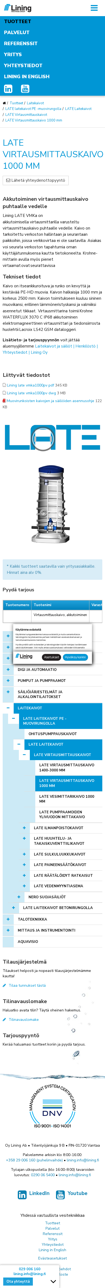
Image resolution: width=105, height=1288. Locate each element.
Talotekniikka (32, 919)
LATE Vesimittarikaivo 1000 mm (66, 799)
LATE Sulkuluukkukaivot (60, 854)
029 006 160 (29, 1269)
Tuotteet (17, 21)
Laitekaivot (35, 103)
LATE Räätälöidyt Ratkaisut (63, 875)
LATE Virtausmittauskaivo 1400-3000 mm (66, 768)
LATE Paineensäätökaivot (60, 865)
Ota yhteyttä (18, 1281)
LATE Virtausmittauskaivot (26, 114)
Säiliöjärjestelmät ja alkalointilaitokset (40, 695)
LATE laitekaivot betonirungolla (58, 908)
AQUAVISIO (28, 941)
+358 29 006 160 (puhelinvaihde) (34, 1160)
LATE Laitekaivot (78, 108)
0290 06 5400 (43, 1175)
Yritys (13, 54)
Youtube (78, 1193)
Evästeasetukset (52, 1258)
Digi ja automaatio (37, 669)
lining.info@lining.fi (83, 1160)
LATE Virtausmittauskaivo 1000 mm (33, 120)
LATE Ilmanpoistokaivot (58, 828)
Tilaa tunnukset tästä (27, 985)
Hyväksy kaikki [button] (75, 657)
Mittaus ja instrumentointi (46, 930)
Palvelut (17, 32)
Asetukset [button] (51, 657)
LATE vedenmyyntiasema (58, 886)
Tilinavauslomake (24, 1019)
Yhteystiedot (23, 65)
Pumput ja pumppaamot (42, 680)
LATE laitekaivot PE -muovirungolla (33, 108)
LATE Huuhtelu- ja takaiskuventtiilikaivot (59, 841)
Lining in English (27, 76)
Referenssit (21, 43)
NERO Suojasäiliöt (47, 897)
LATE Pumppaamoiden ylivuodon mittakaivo (62, 815)
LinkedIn (39, 1193)
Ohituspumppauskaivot (53, 734)
